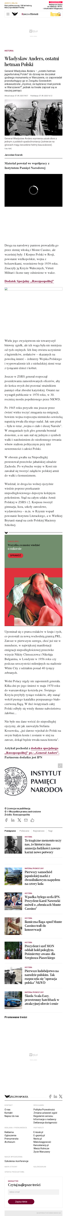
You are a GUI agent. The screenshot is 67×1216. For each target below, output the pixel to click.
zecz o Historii (30, 14)
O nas (7, 1109)
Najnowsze (38, 831)
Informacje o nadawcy (45, 1119)
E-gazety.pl (39, 1135)
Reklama (9, 1132)
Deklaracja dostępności (45, 1122)
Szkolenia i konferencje (16, 1161)
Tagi (50, 831)
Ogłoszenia (10, 1135)
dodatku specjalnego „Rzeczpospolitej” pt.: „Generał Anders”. (32, 750)
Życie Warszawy (42, 1151)
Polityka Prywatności (44, 1109)
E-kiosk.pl (38, 1132)
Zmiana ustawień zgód (45, 1113)
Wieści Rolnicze (41, 1148)
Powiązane (10, 831)
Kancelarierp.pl (41, 1145)
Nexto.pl (38, 1138)
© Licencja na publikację (18, 808)
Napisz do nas (12, 1116)
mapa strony (11, 1167)
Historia (9, 51)
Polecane (24, 831)
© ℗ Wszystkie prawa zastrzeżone (23, 811)
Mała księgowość (42, 1142)
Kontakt (9, 1113)
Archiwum (10, 1142)
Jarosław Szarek (14, 155)
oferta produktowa (14, 1172)
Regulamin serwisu (43, 1116)
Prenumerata (11, 1138)
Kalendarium (40, 1167)
